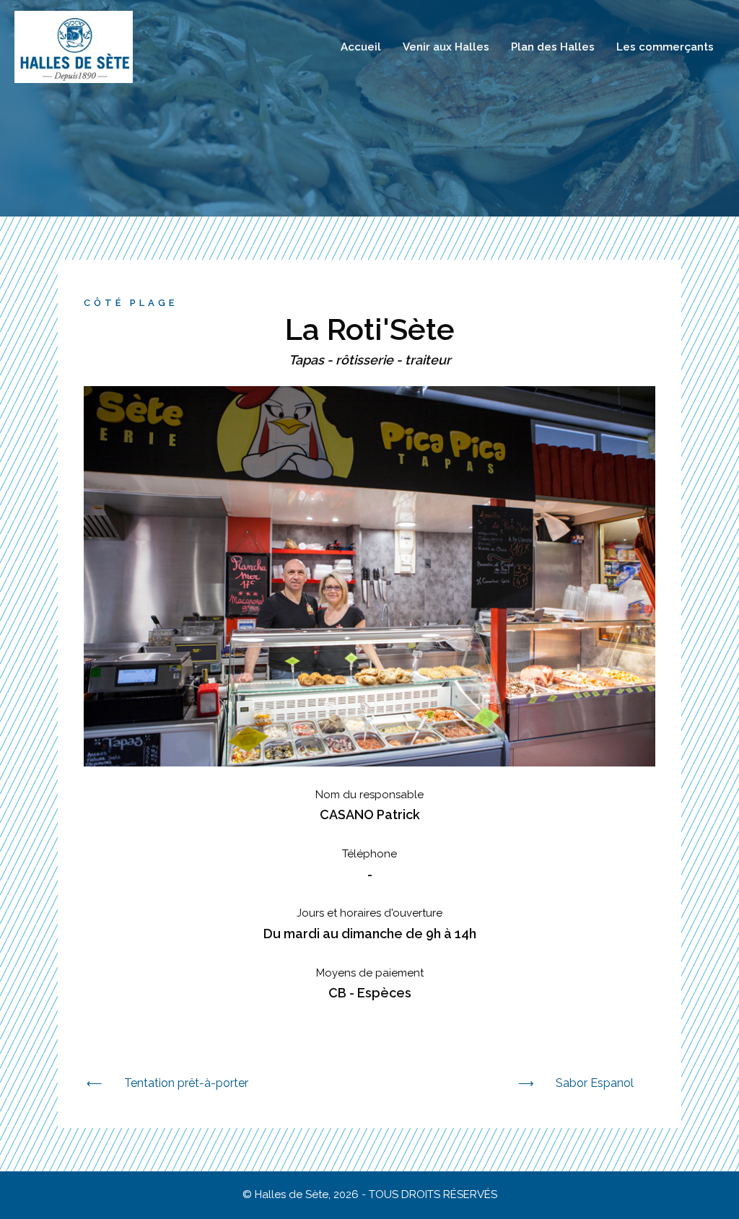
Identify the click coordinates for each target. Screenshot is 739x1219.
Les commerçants (665, 46)
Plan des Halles (553, 46)
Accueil (361, 46)
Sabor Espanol (595, 1083)
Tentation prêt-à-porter (186, 1083)
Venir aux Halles (446, 46)
